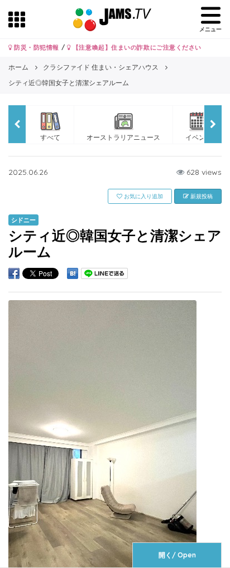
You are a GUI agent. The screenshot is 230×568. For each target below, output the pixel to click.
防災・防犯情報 (35, 47)
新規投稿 (201, 196)
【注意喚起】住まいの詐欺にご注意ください (136, 47)
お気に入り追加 (142, 196)
